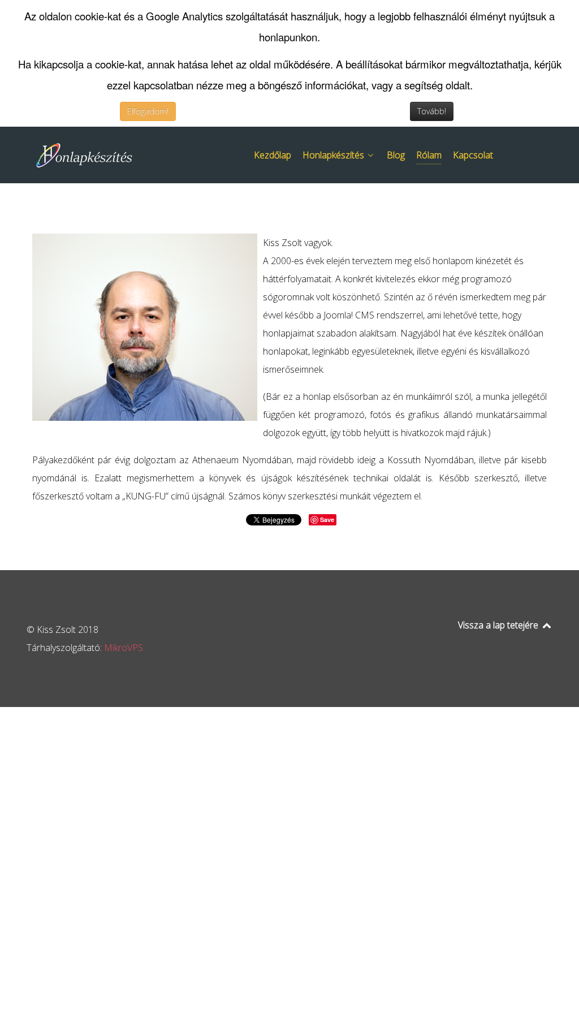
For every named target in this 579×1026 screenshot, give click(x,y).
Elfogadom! (147, 111)
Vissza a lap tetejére (499, 625)
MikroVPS (123, 647)
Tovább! (431, 111)
